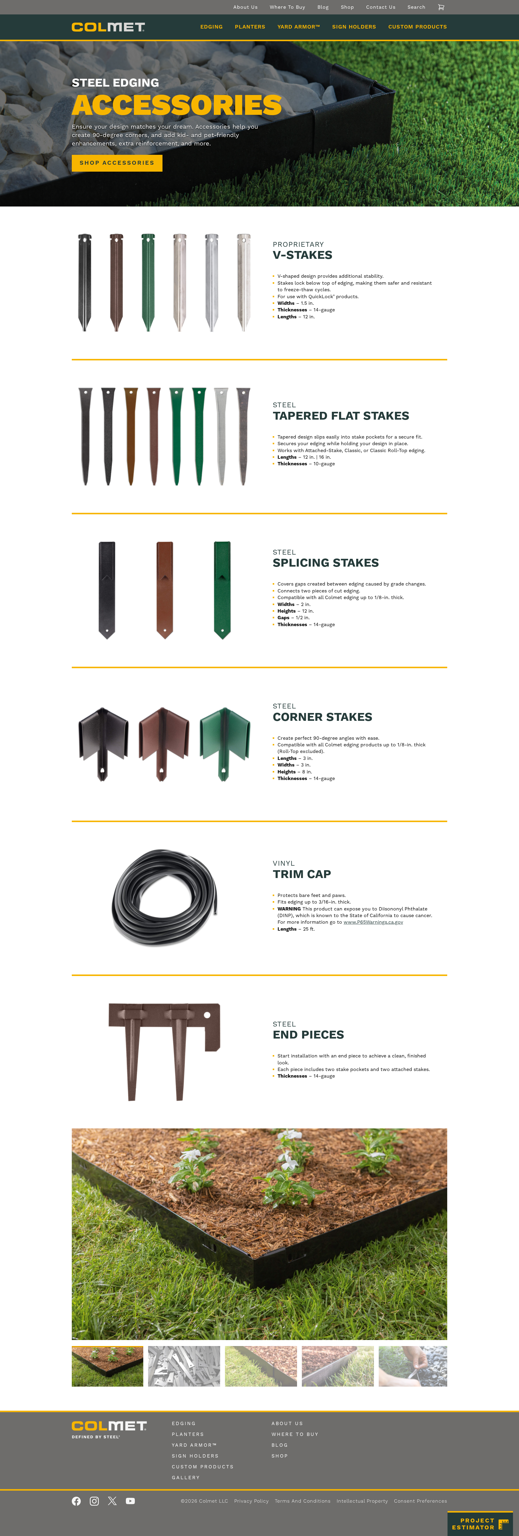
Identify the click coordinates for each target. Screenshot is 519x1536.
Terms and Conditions (303, 1501)
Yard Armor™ (299, 26)
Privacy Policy (251, 1501)
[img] (259, 1234)
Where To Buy (287, 7)
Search (417, 7)
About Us (245, 7)
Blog (323, 7)
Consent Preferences (420, 1501)
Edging (211, 26)
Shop (347, 7)
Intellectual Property (362, 1501)
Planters (250, 26)
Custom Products (417, 26)
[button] (480, 1523)
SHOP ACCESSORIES (117, 163)
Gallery (186, 1477)
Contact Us (381, 7)
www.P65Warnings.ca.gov (373, 922)
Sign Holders (354, 26)
